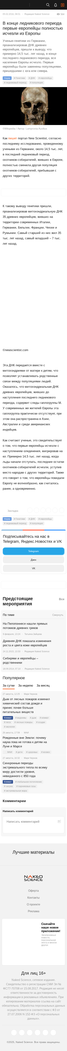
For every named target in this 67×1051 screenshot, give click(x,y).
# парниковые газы (26, 786)
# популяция (36, 82)
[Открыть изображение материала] (33, 106)
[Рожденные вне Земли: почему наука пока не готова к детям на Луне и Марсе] (59, 742)
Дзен (33, 559)
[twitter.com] (14, 1033)
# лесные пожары (23, 722)
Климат (8, 718)
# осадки (40, 722)
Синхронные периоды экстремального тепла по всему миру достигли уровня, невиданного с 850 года (25, 769)
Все (61, 599)
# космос (45, 752)
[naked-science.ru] (53, 1033)
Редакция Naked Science (36, 14)
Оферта (33, 890)
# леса (7, 722)
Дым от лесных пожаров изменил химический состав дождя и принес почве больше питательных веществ (26, 705)
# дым (33, 718)
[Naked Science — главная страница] (18, 5)
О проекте (33, 904)
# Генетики (19, 78)
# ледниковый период (15, 82)
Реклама (33, 911)
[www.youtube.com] (30, 1033)
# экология (9, 727)
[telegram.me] (45, 1033)
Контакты (33, 897)
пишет (12, 138)
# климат (44, 718)
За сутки (9, 685)
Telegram (33, 551)
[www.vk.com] (22, 1033)
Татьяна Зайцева (33, 634)
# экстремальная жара (15, 791)
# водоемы (20, 718)
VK (33, 568)
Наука (7, 78)
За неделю (25, 685)
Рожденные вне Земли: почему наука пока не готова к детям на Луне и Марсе (25, 742)
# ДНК (32, 78)
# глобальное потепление (28, 782)
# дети (19, 752)
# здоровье (32, 752)
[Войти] (62, 5)
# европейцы (45, 78)
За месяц (43, 685)
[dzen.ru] (37, 1033)
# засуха (8, 786)
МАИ (9, 752)
